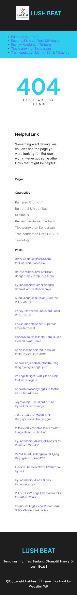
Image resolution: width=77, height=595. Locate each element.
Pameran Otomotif (24, 37)
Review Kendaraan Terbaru (31, 45)
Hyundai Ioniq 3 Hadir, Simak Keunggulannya (33, 482)
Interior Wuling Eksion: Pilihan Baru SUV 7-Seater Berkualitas (37, 508)
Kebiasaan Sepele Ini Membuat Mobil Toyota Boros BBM (35, 352)
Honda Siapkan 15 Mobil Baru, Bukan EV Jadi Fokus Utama (38, 339)
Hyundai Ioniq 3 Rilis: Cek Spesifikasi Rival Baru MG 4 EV (38, 443)
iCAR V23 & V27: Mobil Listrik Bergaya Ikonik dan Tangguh (33, 417)
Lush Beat (46, 13)
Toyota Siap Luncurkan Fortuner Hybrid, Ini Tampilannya (35, 404)
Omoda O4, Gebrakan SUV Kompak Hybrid (38, 469)
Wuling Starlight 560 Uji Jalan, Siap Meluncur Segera (36, 378)
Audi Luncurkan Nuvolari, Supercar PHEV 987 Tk (37, 300)
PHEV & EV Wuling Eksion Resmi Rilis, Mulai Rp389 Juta (38, 495)
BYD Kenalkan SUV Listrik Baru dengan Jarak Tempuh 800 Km (34, 274)
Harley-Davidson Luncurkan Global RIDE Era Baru (37, 313)
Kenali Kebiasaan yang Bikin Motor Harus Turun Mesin (37, 391)
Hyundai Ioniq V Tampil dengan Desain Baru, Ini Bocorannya (34, 287)
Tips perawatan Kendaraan (31, 48)
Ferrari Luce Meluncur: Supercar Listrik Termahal (35, 326)
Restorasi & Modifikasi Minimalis (35, 41)
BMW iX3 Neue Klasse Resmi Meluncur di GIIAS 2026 (33, 261)
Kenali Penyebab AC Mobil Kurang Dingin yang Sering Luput (36, 365)
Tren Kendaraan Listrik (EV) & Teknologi (40, 52)
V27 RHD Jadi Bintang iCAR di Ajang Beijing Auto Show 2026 (37, 456)
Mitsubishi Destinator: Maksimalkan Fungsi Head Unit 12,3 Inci (37, 430)
